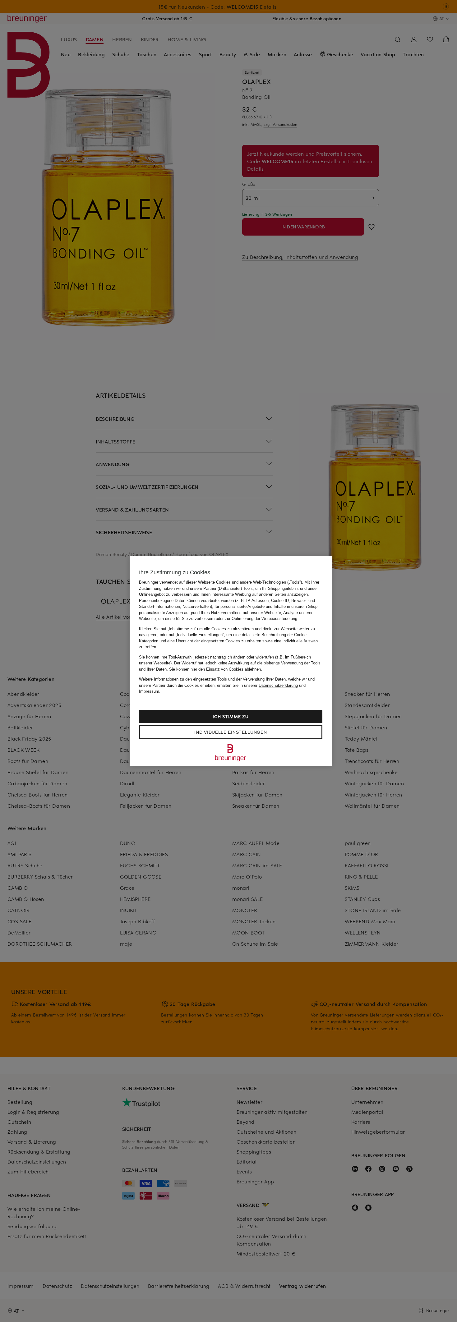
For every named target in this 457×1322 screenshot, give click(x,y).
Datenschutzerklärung (278, 685)
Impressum (149, 691)
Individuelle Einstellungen (230, 731)
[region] (231, 661)
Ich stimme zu (230, 716)
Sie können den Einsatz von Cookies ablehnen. (215, 669)
